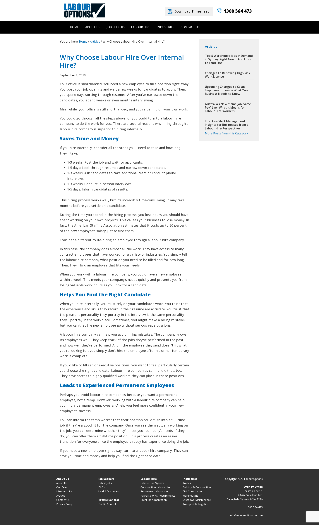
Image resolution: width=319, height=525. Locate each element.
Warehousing (190, 495)
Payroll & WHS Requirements (157, 495)
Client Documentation (153, 500)
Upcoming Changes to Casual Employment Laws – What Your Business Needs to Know (227, 90)
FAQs (101, 487)
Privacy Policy (64, 504)
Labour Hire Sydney (152, 483)
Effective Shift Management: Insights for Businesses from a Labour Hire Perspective (226, 124)
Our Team (62, 487)
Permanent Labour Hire (154, 491)
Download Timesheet (191, 11)
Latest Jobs (105, 483)
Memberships (64, 491)
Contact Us (63, 500)
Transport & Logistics (195, 504)
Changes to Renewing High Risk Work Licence (227, 75)
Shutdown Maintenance (197, 500)
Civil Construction (193, 491)
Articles (60, 495)
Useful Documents (109, 491)
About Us (61, 483)
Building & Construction (197, 487)
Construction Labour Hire (155, 487)
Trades (187, 483)
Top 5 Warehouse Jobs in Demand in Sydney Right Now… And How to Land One (229, 59)
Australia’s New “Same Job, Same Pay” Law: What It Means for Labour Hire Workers (228, 107)
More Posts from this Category (226, 133)
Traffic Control (107, 504)
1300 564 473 (238, 11)
